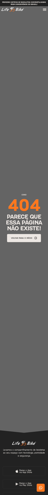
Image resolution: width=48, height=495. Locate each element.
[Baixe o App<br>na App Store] (24, 471)
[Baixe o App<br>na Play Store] (24, 484)
